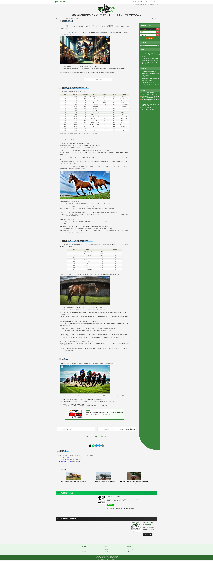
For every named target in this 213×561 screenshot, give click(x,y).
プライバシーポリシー (129, 552)
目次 (94, 79)
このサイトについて (129, 549)
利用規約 (129, 551)
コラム (150, 1)
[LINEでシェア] (93, 445)
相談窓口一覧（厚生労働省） (114, 556)
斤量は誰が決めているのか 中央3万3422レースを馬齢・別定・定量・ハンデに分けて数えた (150, 84)
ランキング (139, 1)
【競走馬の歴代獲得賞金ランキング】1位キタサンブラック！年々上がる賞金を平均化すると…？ (151, 73)
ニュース (145, 1)
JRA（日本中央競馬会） (65, 457)
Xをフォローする (148, 534)
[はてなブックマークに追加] (99, 445)
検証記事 (106, 549)
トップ (134, 1)
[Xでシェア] (90, 445)
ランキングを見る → (149, 38)
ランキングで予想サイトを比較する (96, 436)
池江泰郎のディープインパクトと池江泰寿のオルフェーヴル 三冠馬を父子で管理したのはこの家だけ (150, 78)
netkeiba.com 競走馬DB (65, 461)
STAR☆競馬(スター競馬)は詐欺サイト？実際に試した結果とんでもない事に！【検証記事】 (150, 104)
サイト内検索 (84, 552)
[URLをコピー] (102, 445)
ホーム (84, 549)
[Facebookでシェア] (96, 445)
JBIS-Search (63, 459)
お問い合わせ (155, 1)
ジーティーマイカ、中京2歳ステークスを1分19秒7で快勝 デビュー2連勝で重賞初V (151, 55)
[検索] (158, 45)
